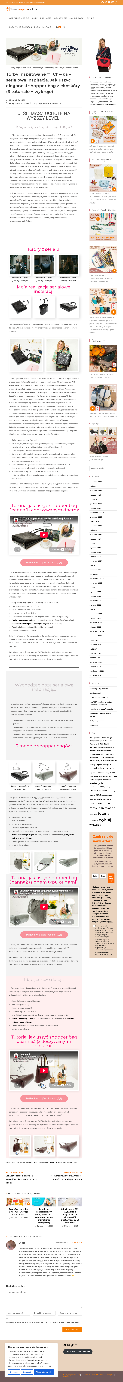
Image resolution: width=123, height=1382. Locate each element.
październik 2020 (96, 671)
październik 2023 (96, 578)
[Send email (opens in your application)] (113, 2)
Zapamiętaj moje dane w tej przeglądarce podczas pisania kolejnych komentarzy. (42, 1322)
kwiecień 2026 (95, 491)
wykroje (73, 1162)
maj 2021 (93, 649)
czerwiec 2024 (95, 561)
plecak (93, 790)
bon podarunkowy (103, 757)
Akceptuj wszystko (44, 1372)
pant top (107, 787)
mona (112, 773)
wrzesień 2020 (95, 675)
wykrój (66, 1162)
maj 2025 (93, 530)
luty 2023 (93, 587)
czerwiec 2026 (95, 482)
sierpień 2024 (95, 557)
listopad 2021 (95, 627)
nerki (111, 776)
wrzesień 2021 (95, 636)
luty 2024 (93, 574)
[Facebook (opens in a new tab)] (103, 2)
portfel (92, 795)
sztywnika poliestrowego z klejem (34, 623)
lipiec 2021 (93, 640)
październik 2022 (96, 600)
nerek (100, 776)
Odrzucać (27, 1372)
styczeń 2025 (95, 548)
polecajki (112, 791)
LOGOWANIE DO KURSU (78, 1352)
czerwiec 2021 (95, 644)
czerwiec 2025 (95, 526)
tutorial (59, 1162)
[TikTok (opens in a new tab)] (116, 2)
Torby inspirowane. (40, 103)
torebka (93, 814)
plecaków (103, 791)
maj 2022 (93, 609)
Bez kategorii (95, 693)
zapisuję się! (111, 878)
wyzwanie (95, 824)
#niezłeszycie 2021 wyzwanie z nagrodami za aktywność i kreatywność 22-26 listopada (70, 1216)
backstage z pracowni (98, 689)
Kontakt (95, 1375)
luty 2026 (93, 499)
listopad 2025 (95, 508)
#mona (93, 751)
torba (35, 1162)
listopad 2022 (95, 596)
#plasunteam (104, 750)
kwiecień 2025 (95, 535)
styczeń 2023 (95, 592)
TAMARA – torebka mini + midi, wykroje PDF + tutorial (18, 1212)
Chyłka (13, 1162)
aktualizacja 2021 (96, 754)
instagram (106, 765)
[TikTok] (72, 1346)
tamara (99, 803)
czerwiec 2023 (95, 583)
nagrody (93, 776)
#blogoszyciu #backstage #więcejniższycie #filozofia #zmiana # (101, 741)
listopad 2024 (95, 552)
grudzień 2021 (95, 622)
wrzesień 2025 (95, 517)
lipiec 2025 (94, 521)
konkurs (100, 768)
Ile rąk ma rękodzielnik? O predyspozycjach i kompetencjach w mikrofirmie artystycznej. (44, 1216)
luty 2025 (93, 543)
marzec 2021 (94, 658)
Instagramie (94, 104)
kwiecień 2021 (95, 653)
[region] (31, 1360)
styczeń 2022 (95, 618)
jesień (92, 768)
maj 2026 (93, 486)
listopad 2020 (95, 666)
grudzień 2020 (95, 662)
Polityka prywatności (71, 1375)
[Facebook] (64, 1346)
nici (115, 776)
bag (107, 754)
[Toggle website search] (64, 27)
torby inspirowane (47, 1162)
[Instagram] (68, 1346)
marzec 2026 (95, 495)
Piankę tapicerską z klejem (23, 620)
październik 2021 (96, 631)
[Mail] (75, 1346)
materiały (105, 773)
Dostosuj (14, 1372)
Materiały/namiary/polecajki (101, 709)
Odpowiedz (77, 1242)
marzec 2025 (95, 539)
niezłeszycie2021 (96, 787)
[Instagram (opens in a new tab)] (106, 2)
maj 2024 (93, 565)
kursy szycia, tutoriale (19, 103)
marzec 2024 (95, 570)
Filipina (99, 765)
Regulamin (85, 1375)
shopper (29, 1162)
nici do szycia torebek (100, 780)
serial (22, 1162)
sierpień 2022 (95, 605)
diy (18, 1162)
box (112, 757)
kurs (107, 768)
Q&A (99, 794)
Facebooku (112, 104)
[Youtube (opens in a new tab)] (109, 2)
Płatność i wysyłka (107, 1375)
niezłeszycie (96, 783)
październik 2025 (96, 513)
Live (98, 772)
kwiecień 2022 (95, 614)
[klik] (110, 922)
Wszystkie (56, 103)
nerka (105, 776)
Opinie (66, 1376)
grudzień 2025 (95, 504)
